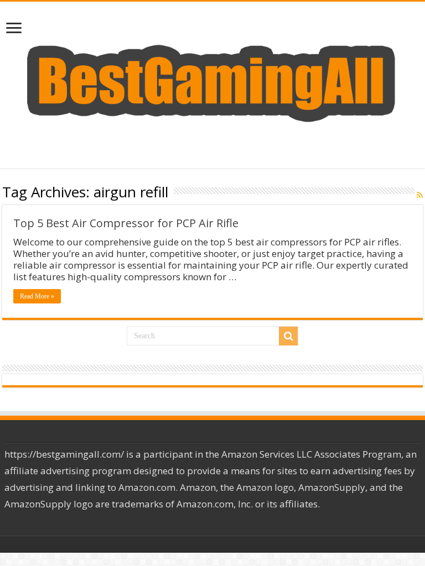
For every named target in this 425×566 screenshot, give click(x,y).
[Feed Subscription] (420, 195)
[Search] (288, 336)
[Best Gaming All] (212, 82)
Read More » (37, 296)
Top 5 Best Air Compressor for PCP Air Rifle (126, 223)
